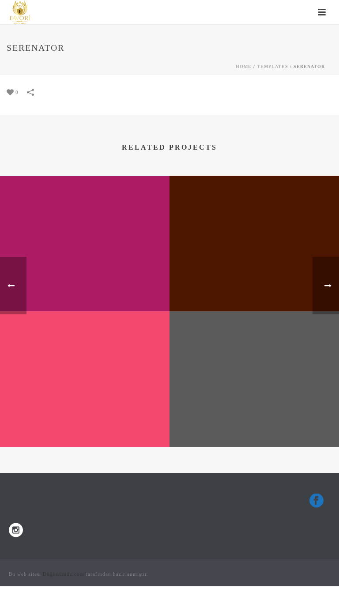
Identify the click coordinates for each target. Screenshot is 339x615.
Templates (272, 66)
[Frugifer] (254, 347)
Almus (85, 288)
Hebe (254, 288)
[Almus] (85, 212)
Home (244, 66)
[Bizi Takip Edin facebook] (316, 501)
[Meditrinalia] (85, 347)
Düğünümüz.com (63, 574)
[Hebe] (254, 212)
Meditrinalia (85, 423)
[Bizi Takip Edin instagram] (16, 531)
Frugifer (254, 423)
